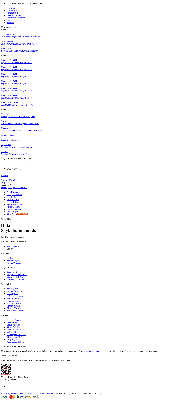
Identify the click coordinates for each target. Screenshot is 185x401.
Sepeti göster (6, 187)
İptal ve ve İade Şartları (16, 277)
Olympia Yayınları (14, 308)
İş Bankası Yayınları (15, 296)
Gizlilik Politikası (45, 393)
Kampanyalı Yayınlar (16, 18)
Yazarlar (10, 22)
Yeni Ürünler (12, 8)
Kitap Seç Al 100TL (15, 342)
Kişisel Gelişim (13, 327)
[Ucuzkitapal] (1, 161)
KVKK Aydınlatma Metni (12, 393)
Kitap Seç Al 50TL (15, 337)
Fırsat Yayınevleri (14, 15)
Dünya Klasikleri (14, 330)
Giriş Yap (5, 180)
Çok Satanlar (12, 10)
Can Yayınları (12, 293)
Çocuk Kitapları (13, 325)
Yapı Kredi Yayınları (15, 311)
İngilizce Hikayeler (15, 332)
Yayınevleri (11, 20)
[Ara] (27, 164)
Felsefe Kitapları (14, 322)
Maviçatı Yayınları (14, 303)
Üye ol (12, 180)
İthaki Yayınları (13, 298)
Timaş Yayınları (13, 306)
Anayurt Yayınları (14, 291)
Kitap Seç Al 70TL (15, 339)
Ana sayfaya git (13, 246)
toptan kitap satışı (96, 351)
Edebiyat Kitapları (14, 320)
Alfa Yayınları (12, 289)
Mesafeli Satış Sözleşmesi (17, 279)
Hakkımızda (12, 258)
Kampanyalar (12, 13)
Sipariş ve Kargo (14, 272)
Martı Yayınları (13, 301)
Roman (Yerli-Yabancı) (16, 334)
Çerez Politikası (30, 393)
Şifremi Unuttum (14, 263)
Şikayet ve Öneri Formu (17, 274)
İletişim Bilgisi (13, 260)
